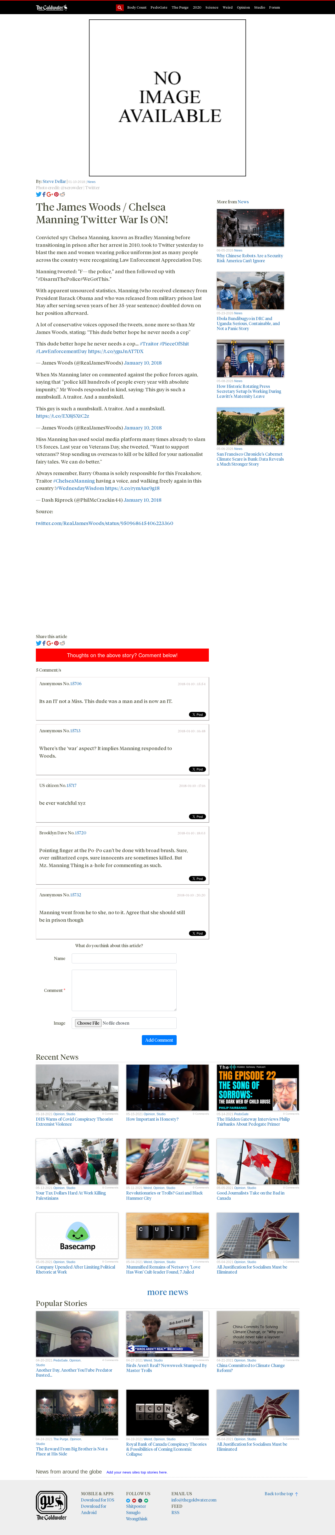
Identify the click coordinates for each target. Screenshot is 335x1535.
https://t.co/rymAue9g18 (132, 488)
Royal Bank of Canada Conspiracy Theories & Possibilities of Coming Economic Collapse (166, 1449)
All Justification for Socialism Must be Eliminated (252, 1269)
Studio (259, 7)
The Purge (180, 7)
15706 (76, 683)
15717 (71, 785)
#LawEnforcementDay (61, 351)
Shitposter (136, 1506)
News (91, 182)
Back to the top (280, 1493)
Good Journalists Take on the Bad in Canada (250, 1195)
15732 (75, 894)
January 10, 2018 (143, 362)
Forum (274, 7)
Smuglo (133, 1512)
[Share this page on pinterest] (56, 194)
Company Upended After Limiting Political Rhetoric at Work (75, 1269)
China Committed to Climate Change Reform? (251, 1368)
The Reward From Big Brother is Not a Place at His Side (72, 1451)
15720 (80, 832)
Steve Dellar (54, 181)
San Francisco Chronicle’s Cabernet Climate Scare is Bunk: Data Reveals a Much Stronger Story (250, 459)
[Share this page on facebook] (44, 194)
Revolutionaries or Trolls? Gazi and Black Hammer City (164, 1195)
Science (212, 7)
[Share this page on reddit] (62, 194)
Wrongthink (137, 1518)
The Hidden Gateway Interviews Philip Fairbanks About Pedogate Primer (253, 1121)
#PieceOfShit (174, 343)
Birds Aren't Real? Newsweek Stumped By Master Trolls (166, 1368)
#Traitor (149, 343)
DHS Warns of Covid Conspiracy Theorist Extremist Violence (74, 1121)
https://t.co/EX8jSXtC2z (62, 415)
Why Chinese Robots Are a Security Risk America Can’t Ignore (250, 258)
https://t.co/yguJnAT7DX (115, 351)
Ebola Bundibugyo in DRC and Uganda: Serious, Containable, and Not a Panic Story (248, 323)
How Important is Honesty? (152, 1119)
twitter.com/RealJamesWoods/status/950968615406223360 (104, 523)
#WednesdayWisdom (80, 488)
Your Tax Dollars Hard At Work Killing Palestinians (71, 1195)
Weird (228, 7)
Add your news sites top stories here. (137, 1472)
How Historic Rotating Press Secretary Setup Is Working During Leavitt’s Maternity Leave (249, 391)
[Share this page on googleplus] (50, 194)
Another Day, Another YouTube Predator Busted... (74, 1372)
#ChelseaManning (74, 480)
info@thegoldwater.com (193, 1500)
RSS (175, 1512)
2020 (197, 7)
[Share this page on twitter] (39, 194)
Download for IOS (97, 1500)
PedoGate (159, 7)
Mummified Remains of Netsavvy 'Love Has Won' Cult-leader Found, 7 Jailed (163, 1269)
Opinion (243, 7)
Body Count (137, 7)
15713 (75, 730)
